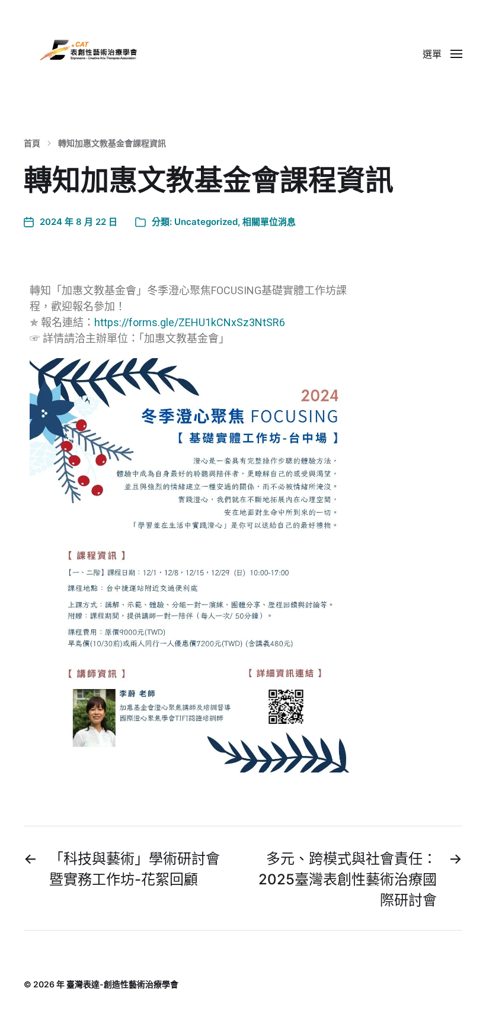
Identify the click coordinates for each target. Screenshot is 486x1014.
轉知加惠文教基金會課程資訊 (112, 143)
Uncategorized (206, 221)
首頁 (32, 143)
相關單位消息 (269, 221)
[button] (442, 53)
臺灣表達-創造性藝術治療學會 (122, 984)
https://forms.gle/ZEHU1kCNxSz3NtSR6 (189, 322)
